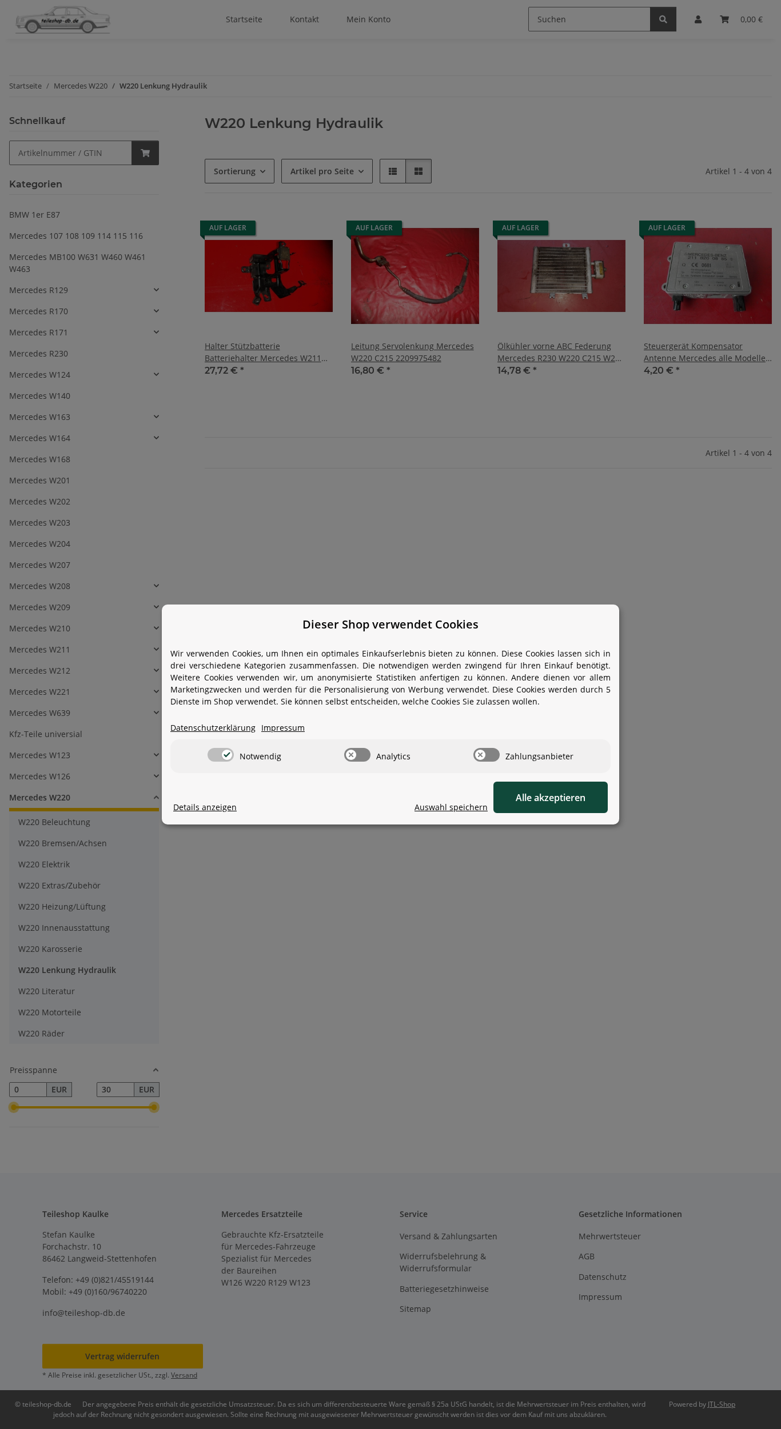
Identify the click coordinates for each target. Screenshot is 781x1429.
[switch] (221, 755)
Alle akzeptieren (550, 797)
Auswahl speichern (451, 807)
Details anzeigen (205, 807)
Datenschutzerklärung (213, 727)
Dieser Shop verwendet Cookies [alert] (390, 624)
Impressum (283, 727)
